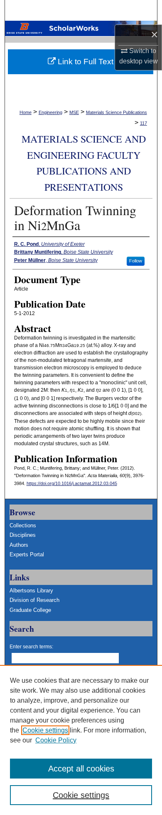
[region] (81, 740)
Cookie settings (45, 730)
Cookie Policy (55, 740)
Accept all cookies (81, 768)
